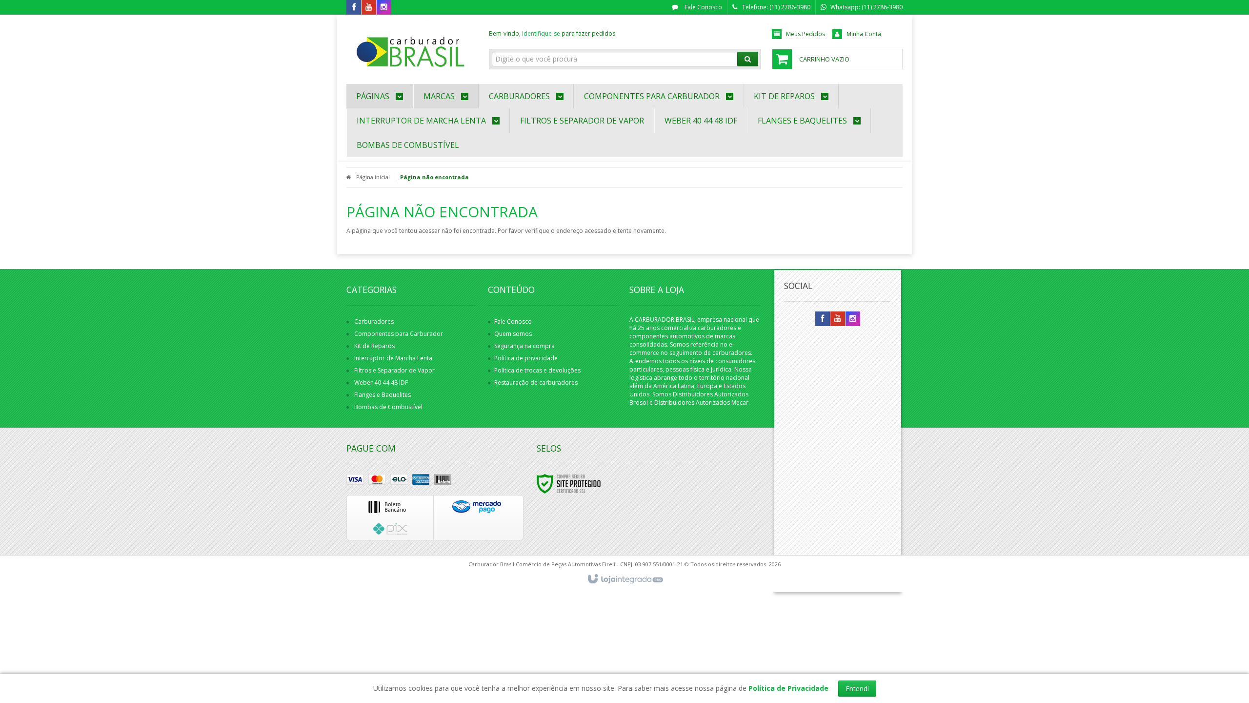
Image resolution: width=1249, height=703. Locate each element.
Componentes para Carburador (398, 334)
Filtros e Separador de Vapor (394, 370)
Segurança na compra (524, 346)
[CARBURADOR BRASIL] (410, 47)
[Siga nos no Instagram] (384, 7)
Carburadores (374, 321)
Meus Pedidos (805, 34)
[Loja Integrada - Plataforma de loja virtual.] (624, 579)
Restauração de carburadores (536, 382)
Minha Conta (863, 34)
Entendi (857, 688)
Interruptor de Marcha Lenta (393, 358)
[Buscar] (747, 59)
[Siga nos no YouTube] (837, 319)
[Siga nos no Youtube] (369, 7)
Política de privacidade (526, 358)
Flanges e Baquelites (382, 395)
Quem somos (513, 334)
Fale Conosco (702, 7)
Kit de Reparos (374, 346)
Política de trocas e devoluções (537, 370)
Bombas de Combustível (388, 407)
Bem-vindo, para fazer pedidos (552, 33)
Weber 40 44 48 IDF (381, 382)
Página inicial (373, 177)
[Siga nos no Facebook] (353, 7)
